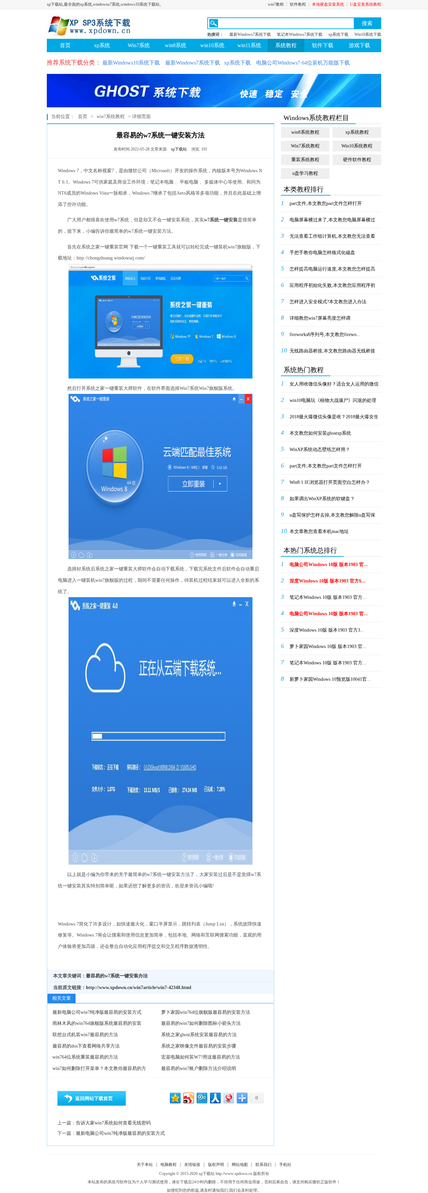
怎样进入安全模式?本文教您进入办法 (328, 301)
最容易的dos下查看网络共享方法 (86, 1046)
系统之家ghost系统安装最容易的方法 (199, 1034)
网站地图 (240, 1164)
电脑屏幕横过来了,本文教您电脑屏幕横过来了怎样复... (332, 222)
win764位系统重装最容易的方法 (85, 1057)
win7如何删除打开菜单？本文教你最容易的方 (99, 1068)
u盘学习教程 (305, 173)
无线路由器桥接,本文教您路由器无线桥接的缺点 (332, 353)
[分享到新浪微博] (188, 1097)
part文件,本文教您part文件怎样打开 (326, 203)
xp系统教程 (357, 132)
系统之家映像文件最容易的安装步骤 (198, 1046)
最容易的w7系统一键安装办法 (117, 975)
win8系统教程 (305, 132)
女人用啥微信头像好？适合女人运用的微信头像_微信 (334, 386)
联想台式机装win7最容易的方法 (85, 1034)
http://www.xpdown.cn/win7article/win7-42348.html (138, 987)
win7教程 (276, 4)
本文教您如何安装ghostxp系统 (320, 433)
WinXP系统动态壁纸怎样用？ (320, 449)
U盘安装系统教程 (365, 4)
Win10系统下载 (367, 34)
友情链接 (192, 1164)
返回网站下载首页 (94, 1098)
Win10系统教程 (356, 145)
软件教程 (298, 4)
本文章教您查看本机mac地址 (319, 531)
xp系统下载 (338, 34)
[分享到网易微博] (228, 1097)
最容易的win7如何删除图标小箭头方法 (201, 1023)
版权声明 (216, 1164)
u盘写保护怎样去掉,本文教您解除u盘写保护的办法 (332, 517)
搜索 (367, 23)
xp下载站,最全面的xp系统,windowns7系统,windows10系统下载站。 (105, 4)
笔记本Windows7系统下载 (299, 34)
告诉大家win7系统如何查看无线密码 (113, 1122)
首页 (65, 45)
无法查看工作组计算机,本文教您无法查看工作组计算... (332, 238)
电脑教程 (168, 1164)
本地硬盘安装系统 (328, 4)
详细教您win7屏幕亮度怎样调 (320, 318)
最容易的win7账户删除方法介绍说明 (198, 1068)
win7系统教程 (111, 116)
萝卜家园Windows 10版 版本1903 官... (328, 646)
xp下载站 (179, 149)
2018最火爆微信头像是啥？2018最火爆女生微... (334, 419)
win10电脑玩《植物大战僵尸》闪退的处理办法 (333, 402)
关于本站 (145, 1164)
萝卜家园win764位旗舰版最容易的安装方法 (205, 1012)
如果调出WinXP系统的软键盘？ (322, 498)
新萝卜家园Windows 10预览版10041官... (330, 679)
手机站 (285, 1164)
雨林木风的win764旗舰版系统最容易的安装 (96, 1023)
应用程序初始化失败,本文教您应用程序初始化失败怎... (332, 287)
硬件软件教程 (357, 159)
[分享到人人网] (215, 1097)
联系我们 (263, 1164)
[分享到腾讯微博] (201, 1097)
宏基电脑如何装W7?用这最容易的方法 (200, 1057)
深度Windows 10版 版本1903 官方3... (327, 630)
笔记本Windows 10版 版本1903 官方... (328, 597)
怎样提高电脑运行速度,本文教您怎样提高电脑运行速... (332, 271)
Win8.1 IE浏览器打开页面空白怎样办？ (330, 482)
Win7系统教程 (305, 145)
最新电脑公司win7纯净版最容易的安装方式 (96, 1012)
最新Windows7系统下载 (250, 34)
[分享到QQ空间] (175, 1097)
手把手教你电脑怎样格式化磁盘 (322, 252)
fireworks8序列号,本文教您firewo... (325, 334)
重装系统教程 (305, 159)
